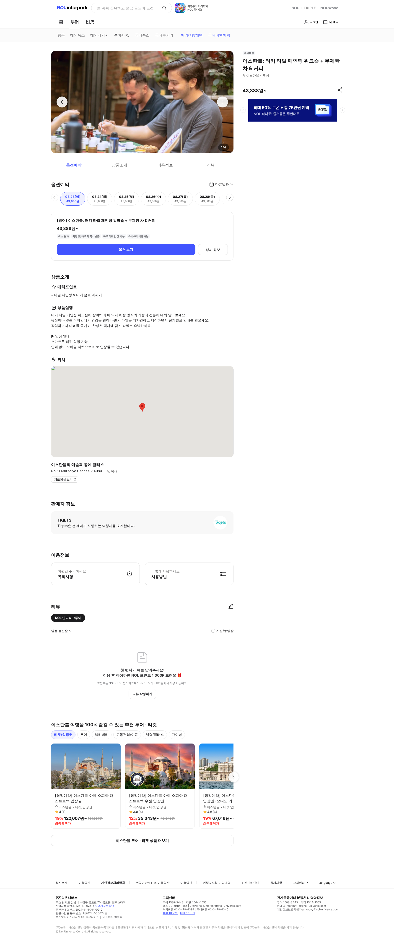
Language (325, 882)
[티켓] (90, 21)
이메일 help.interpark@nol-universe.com (215, 905)
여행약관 (186, 882)
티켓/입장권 (63, 734)
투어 (83, 734)
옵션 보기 (126, 249)
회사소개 (61, 882)
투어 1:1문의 (170, 913)
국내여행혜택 (219, 35)
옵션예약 (74, 165)
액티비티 (102, 734)
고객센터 (299, 882)
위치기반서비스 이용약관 (152, 882)
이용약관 (84, 882)
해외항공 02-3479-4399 (178, 909)
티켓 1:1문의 (187, 913)
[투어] (74, 21)
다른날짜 (222, 184)
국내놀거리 (164, 35)
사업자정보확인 (104, 905)
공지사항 (276, 882)
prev (243, 110)
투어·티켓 (122, 35)
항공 (61, 35)
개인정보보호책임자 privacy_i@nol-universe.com (307, 909)
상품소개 (119, 165)
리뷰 (211, 165)
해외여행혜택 (192, 35)
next (342, 110)
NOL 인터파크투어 (68, 618)
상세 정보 (213, 249)
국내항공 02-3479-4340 (212, 909)
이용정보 (165, 165)
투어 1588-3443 (173, 902)
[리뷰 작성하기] (230, 606)
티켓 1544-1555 (196, 902)
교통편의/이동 (127, 734)
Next (233, 777)
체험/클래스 (155, 734)
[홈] (61, 21)
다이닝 (177, 734)
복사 (114, 471)
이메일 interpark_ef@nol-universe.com (301, 905)
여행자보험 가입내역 (217, 882)
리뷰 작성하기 (142, 694)
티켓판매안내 (250, 882)
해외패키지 (99, 35)
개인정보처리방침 (113, 882)
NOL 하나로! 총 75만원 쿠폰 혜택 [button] (124, 8)
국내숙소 (142, 35)
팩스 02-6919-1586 (175, 905)
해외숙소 (77, 35)
